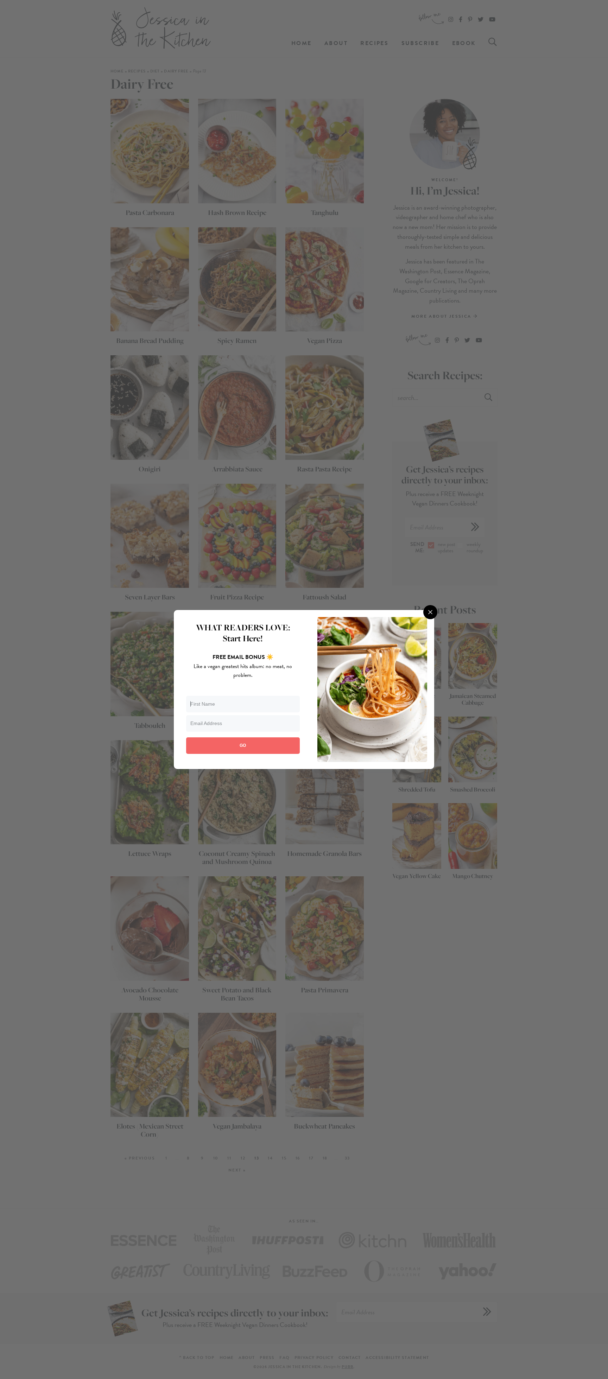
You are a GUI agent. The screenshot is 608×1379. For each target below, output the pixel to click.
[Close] (430, 612)
